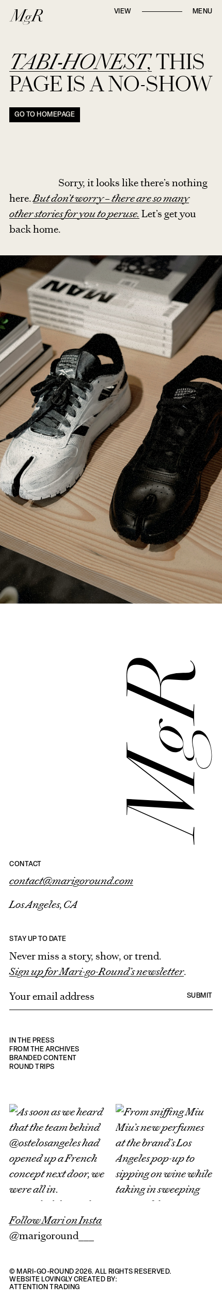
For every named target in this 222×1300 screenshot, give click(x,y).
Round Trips (32, 1067)
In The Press (31, 1040)
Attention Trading (44, 1287)
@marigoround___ (51, 1235)
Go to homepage (44, 114)
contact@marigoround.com (71, 880)
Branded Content (43, 1058)
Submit (200, 996)
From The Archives (44, 1049)
